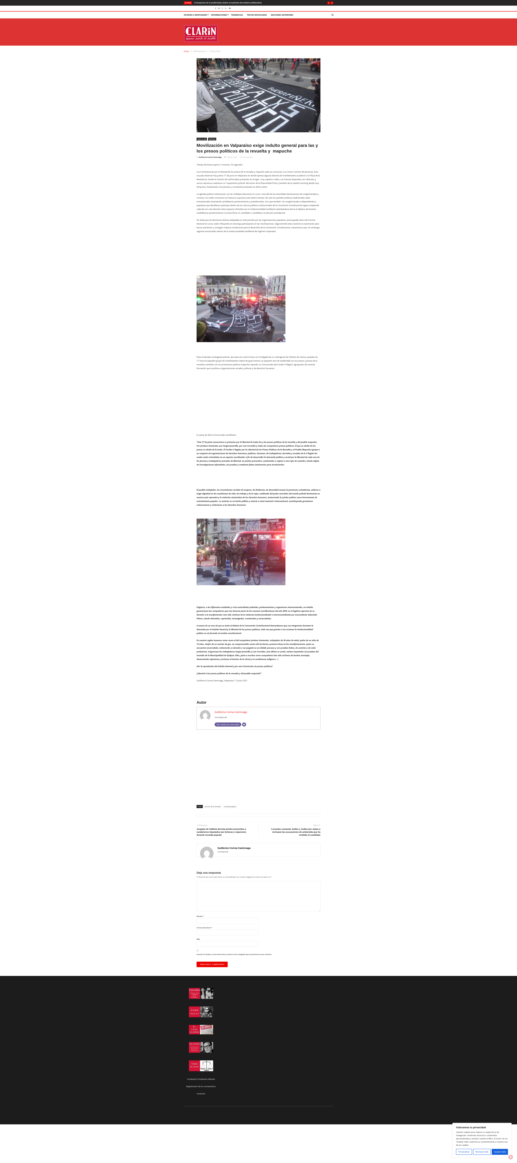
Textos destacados (257, 15)
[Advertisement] (258, 255)
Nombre (200, 916)
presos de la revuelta (213, 806)
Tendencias (237, 15)
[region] (482, 1140)
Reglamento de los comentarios (201, 1086)
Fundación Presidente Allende (201, 1079)
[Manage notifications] (511, 1157)
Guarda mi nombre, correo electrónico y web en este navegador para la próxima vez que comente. (234, 954)
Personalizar (464, 1151)
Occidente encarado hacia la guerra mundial (213, 3)
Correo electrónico (204, 928)
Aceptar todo (500, 1151)
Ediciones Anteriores (282, 15)
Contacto (201, 1093)
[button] (328, 3)
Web (198, 939)
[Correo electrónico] (244, 724)
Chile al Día (215, 51)
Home (186, 51)
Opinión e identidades (195, 15)
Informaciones (219, 15)
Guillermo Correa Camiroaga (210, 157)
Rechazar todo (481, 1151)
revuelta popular (230, 806)
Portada (212, 139)
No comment (248, 157)
